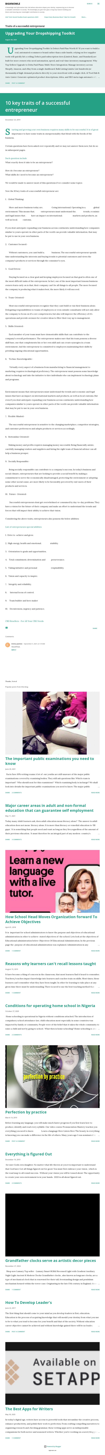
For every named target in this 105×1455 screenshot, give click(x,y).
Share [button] (7, 83)
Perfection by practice (26, 1112)
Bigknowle (12, 3)
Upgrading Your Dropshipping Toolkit (40, 33)
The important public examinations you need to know (49, 761)
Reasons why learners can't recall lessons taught (50, 963)
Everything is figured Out (28, 1154)
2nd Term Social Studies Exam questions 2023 (21, 17)
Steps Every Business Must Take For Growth (60, 17)
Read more (95, 793)
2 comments (17, 793)
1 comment (16, 951)
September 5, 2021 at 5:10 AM (34, 644)
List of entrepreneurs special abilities (23, 527)
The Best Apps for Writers (29, 1408)
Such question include (16, 158)
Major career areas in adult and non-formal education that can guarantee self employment (49, 808)
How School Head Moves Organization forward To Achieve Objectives (51, 919)
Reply (13, 650)
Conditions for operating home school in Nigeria (50, 1005)
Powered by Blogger (53, 1446)
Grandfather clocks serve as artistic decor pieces (50, 1260)
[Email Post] (6, 628)
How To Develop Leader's (28, 1302)
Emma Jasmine (16, 644)
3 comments (17, 839)
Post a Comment (18, 83)
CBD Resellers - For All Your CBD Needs (24, 621)
